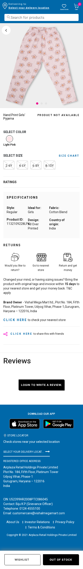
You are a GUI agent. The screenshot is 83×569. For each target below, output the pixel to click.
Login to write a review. (41, 385)
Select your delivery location (28, 7)
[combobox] (41, 17)
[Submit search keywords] (8, 17)
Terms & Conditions (41, 527)
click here (15, 320)
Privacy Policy (64, 522)
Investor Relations (37, 522)
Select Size (13, 155)
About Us (12, 522)
